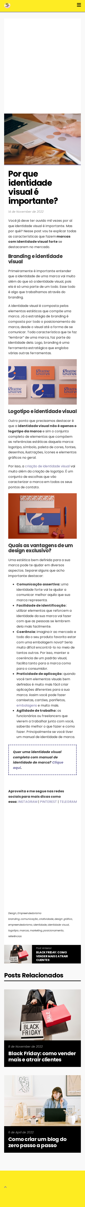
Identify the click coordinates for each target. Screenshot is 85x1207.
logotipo (13, 930)
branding (14, 919)
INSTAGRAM (28, 801)
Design (12, 913)
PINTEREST (48, 801)
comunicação (29, 919)
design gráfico (63, 919)
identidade (40, 924)
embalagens (27, 705)
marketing (36, 930)
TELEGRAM (68, 801)
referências (15, 936)
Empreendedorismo (29, 913)
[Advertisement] (42, 63)
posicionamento (53, 930)
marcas (24, 930)
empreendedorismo (20, 924)
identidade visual (58, 924)
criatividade (46, 919)
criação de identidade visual (47, 466)
